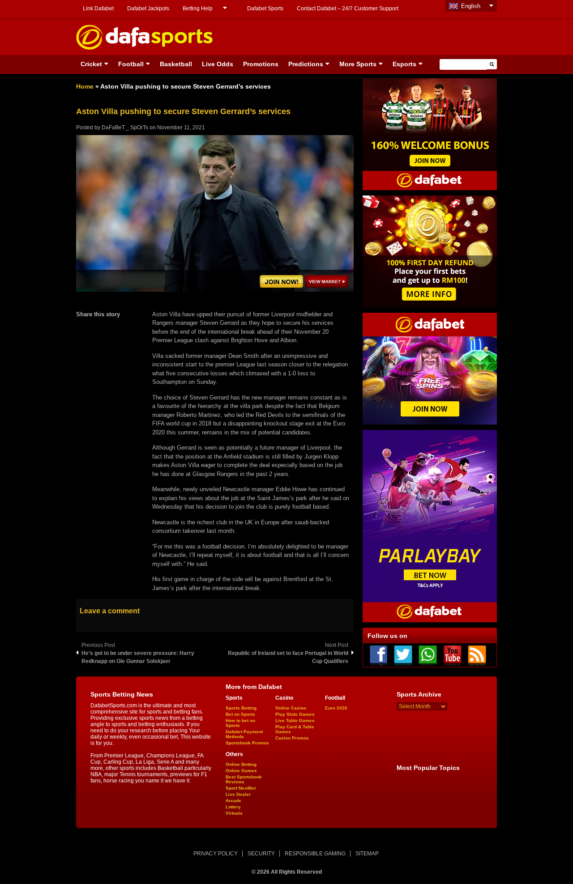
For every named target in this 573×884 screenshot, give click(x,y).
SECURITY (261, 853)
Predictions (305, 64)
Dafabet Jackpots (148, 8)
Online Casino (290, 708)
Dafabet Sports (265, 8)
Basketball (176, 64)
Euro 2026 (336, 708)
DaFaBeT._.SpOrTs (125, 127)
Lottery (233, 806)
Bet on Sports (240, 714)
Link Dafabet (98, 8)
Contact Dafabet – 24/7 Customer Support (347, 8)
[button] (492, 64)
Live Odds (217, 64)
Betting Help (198, 8)
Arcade (233, 800)
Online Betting (241, 764)
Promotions (260, 64)
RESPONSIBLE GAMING (315, 853)
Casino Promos (292, 737)
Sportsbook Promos (247, 742)
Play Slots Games (295, 714)
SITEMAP (367, 853)
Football (131, 64)
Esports (404, 64)
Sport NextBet (241, 788)
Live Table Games (295, 720)
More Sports (357, 64)
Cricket (91, 64)
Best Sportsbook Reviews (244, 779)
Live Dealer (238, 794)
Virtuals (234, 813)
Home (85, 86)
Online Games (241, 770)
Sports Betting (241, 708)
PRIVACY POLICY (215, 853)
